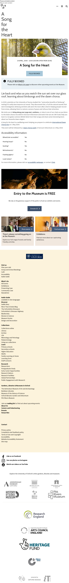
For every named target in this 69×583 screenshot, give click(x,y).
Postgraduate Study (8, 369)
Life (2, 335)
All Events (4, 284)
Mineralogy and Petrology (10, 338)
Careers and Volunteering (10, 408)
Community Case (7, 291)
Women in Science (7, 316)
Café (3, 272)
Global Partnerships (8, 378)
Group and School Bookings (11, 270)
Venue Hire (5, 413)
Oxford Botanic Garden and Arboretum (14, 396)
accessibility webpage (35, 162)
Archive (3, 333)
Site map (4, 442)
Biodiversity (5, 314)
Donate (4, 410)
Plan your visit (6, 267)
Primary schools (6, 347)
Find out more (59, 229)
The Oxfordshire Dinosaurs (10, 309)
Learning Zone (6, 358)
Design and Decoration (9, 321)
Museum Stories (6, 318)
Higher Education (7, 352)
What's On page (23, 85)
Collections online (7, 328)
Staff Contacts (6, 361)
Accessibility (5, 274)
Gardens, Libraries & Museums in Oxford (15, 386)
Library (3, 331)
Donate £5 (34, 209)
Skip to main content (6, 3)
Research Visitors (7, 373)
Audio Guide (5, 277)
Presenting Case (7, 288)
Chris (53, 162)
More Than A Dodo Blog (9, 307)
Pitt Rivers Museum (7, 398)
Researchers (5, 366)
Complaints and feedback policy (12, 432)
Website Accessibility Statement (12, 439)
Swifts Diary (5, 304)
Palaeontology (6, 340)
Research (4, 364)
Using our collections (8, 342)
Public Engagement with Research (13, 380)
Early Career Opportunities (10, 371)
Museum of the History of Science (13, 393)
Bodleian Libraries (7, 391)
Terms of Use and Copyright (11, 435)
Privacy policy (6, 430)
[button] (57, 6)
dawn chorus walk (29, 128)
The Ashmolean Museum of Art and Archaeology (17, 389)
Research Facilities (7, 375)
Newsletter (5, 293)
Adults (3, 354)
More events (26, 229)
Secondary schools (7, 349)
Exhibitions (5, 286)
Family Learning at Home (10, 356)
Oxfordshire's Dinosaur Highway (12, 311)
